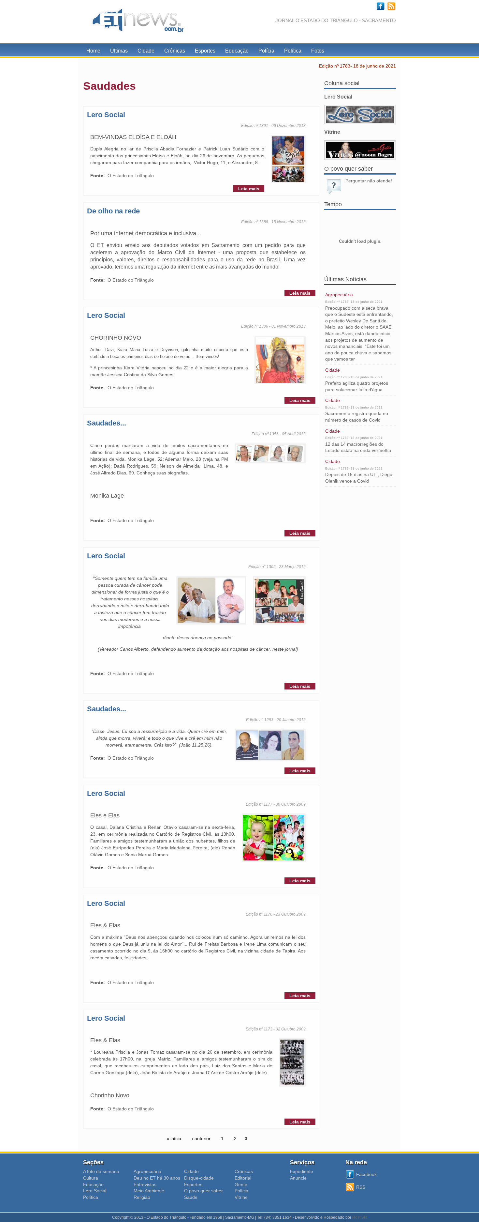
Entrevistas (145, 1184)
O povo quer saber (203, 1190)
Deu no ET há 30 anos (157, 1178)
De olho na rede (113, 211)
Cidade (146, 51)
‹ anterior (201, 1138)
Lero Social (106, 115)
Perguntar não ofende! (368, 180)
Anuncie (298, 1178)
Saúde (190, 1197)
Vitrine (241, 1197)
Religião (142, 1197)
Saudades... (106, 423)
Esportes (205, 51)
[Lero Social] (360, 114)
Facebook (366, 1174)
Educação (237, 51)
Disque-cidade (199, 1178)
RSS (360, 1187)
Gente (241, 1184)
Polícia (266, 51)
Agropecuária (339, 294)
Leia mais (248, 188)
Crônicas (174, 51)
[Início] (135, 21)
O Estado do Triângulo (131, 175)
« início (174, 1138)
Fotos (317, 51)
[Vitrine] (360, 150)
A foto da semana (101, 1171)
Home (93, 51)
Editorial (243, 1178)
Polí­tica (90, 1197)
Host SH (359, 1217)
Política (292, 51)
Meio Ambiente (149, 1190)
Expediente (301, 1171)
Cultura (90, 1178)
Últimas (119, 51)
